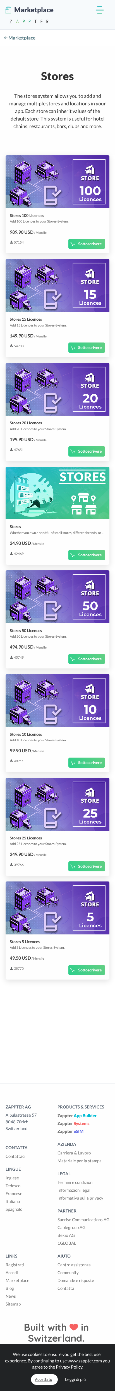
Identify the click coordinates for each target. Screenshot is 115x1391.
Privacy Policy (69, 1366)
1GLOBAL (67, 1243)
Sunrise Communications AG (83, 1219)
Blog (10, 1288)
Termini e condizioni (76, 1182)
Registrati (15, 1264)
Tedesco (13, 1185)
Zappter (77, 1115)
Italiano (13, 1201)
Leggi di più (75, 1379)
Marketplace (21, 38)
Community (68, 1272)
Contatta (66, 1288)
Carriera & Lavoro (74, 1152)
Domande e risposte (76, 1280)
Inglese (12, 1177)
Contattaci (15, 1156)
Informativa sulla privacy (80, 1197)
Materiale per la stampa (80, 1160)
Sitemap (13, 1303)
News (11, 1296)
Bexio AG (66, 1235)
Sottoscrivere (90, 243)
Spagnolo (14, 1209)
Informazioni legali (75, 1190)
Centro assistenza (74, 1264)
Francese (14, 1193)
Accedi (12, 1272)
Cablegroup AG (71, 1227)
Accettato (43, 1379)
